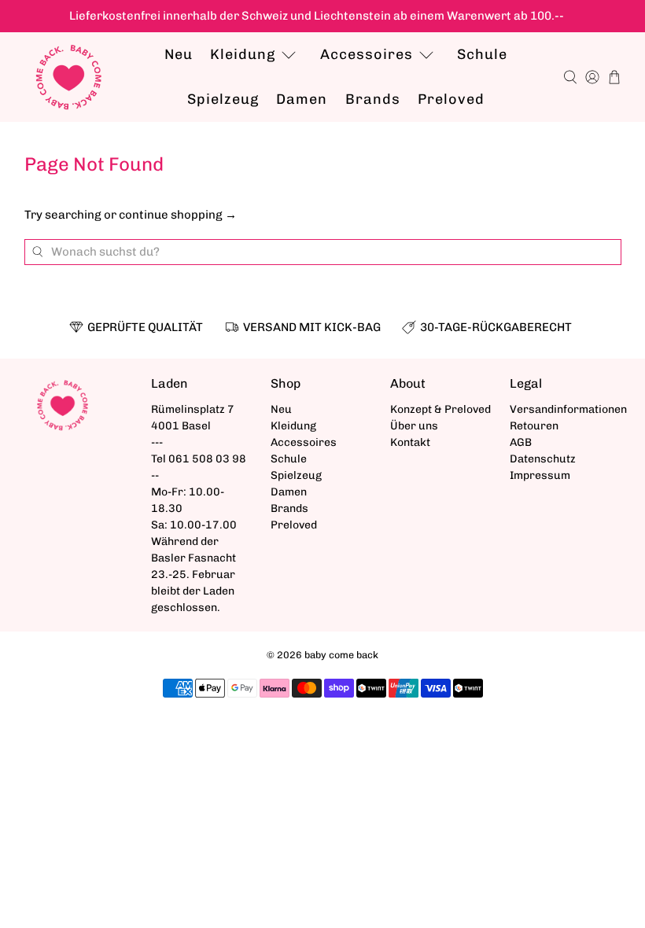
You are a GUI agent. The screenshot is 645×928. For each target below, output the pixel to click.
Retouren (534, 426)
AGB (521, 442)
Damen (301, 99)
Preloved (451, 99)
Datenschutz (543, 459)
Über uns (414, 426)
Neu (178, 54)
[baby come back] (68, 77)
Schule (482, 54)
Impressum (540, 475)
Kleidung (242, 54)
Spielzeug (223, 99)
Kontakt (410, 442)
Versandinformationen (568, 409)
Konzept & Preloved (440, 409)
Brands (372, 99)
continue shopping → (178, 215)
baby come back (341, 655)
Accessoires (366, 54)
